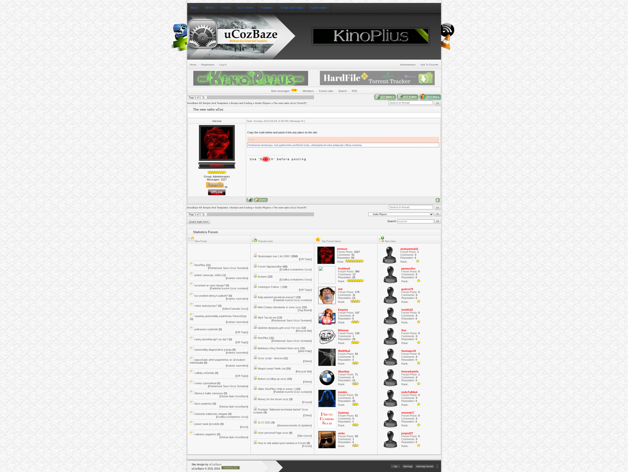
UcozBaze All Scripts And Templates (207, 103)
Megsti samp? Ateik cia (271, 368)
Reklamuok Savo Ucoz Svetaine (228, 268)
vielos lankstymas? (206, 305)
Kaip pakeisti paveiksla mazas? (276, 297)
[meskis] (327, 406)
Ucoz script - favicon (270, 358)
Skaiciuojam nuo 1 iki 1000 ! (274, 256)
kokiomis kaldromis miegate (211, 413)
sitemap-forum (424, 466)
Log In (223, 64)
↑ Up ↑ (395, 466)
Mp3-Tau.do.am (267, 317)
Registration (208, 64)
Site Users (304, 435)
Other (307, 361)
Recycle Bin (304, 330)
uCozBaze (215, 464)
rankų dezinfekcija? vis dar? (211, 339)
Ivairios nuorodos (237, 278)
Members (308, 90)
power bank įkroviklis (207, 423)
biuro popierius (203, 403)
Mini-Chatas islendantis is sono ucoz (279, 307)
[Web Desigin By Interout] (448, 49)
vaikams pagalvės (205, 434)
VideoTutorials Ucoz (235, 308)
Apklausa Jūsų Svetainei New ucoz (279, 348)
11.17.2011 (264, 422)
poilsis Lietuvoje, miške (208, 275)
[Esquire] (327, 324)
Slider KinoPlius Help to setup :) (276, 388)
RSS (354, 90)
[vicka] (327, 447)
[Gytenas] (327, 427)
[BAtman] (327, 345)
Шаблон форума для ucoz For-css (279, 327)
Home (193, 64)
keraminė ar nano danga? (210, 285)
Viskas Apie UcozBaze (233, 396)
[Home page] (261, 199)
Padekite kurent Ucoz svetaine (229, 288)
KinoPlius (200, 265)
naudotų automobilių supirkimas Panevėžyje (221, 316)
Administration (408, 64)
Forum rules (326, 90)
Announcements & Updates (294, 425)
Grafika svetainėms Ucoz (232, 416)
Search (342, 90)
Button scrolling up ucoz (272, 378)
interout (216, 121)
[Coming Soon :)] (181, 42)
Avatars (262, 276)
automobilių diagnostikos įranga (213, 349)
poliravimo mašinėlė (206, 329)
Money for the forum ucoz (273, 399)
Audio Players (263, 103)
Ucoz (244, 426)
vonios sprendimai (205, 383)
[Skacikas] (327, 386)
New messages (280, 90)
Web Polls (305, 351)
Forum (307, 402)
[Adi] (327, 303)
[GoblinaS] (327, 282)
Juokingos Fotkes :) (270, 286)
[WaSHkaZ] (327, 365)
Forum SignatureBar (270, 266)
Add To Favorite (429, 64)
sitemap (407, 466)
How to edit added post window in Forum (282, 443)
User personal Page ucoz (273, 432)
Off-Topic (241, 332)
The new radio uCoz (285, 103)
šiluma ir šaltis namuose (209, 393)
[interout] (326, 263)
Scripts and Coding (241, 103)
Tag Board (305, 310)
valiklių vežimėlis (204, 372)
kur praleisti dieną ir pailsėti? (211, 295)
